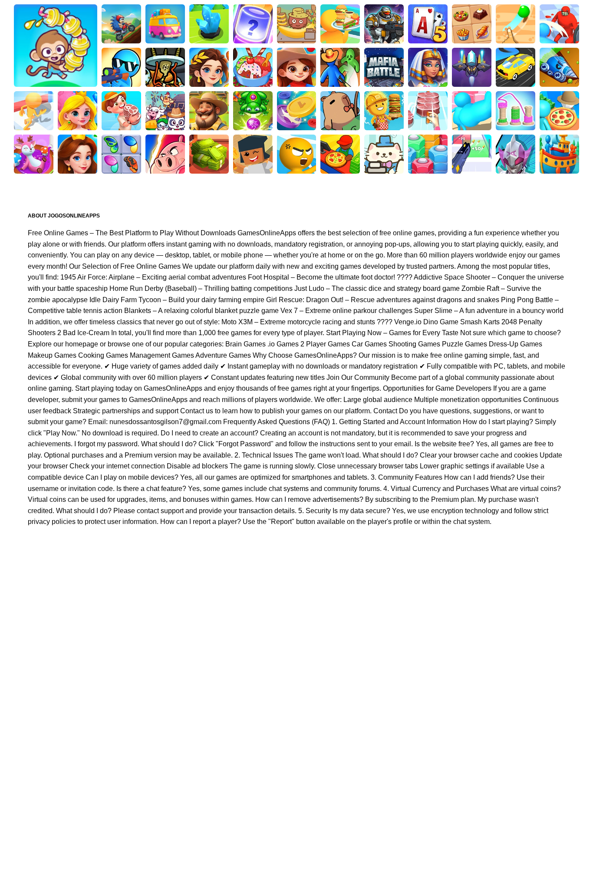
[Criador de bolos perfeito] (33, 154)
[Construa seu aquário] (253, 23)
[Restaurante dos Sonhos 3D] (340, 23)
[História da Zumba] (253, 110)
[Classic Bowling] (55, 45)
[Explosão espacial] (471, 67)
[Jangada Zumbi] (340, 67)
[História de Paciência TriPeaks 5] (428, 23)
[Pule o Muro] (209, 23)
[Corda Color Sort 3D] (515, 110)
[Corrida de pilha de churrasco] (428, 110)
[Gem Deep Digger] (559, 67)
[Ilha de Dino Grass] (165, 23)
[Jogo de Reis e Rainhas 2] (77, 110)
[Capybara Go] (340, 110)
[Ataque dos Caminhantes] (121, 67)
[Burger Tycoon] (384, 110)
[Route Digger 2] (515, 23)
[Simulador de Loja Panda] (165, 110)
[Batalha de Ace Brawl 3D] (121, 23)
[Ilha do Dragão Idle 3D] (121, 110)
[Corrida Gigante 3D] (559, 23)
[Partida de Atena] (209, 67)
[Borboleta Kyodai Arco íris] (121, 154)
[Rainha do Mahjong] (471, 23)
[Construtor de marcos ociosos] (253, 154)
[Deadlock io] (165, 67)
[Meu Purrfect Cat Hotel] (384, 154)
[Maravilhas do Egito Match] (428, 67)
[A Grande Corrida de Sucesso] (471, 110)
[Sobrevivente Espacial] (384, 23)
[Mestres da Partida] (165, 154)
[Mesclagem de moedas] (296, 110)
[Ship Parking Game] (559, 154)
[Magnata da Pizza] (340, 154)
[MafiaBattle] (384, 67)
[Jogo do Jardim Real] (77, 154)
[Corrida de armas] (471, 154)
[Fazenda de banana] (296, 23)
